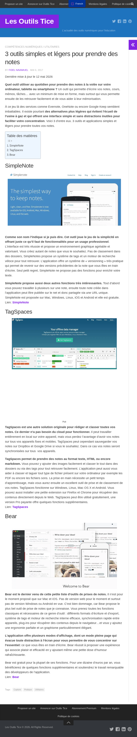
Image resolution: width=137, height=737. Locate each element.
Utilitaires (51, 46)
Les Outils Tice (29, 21)
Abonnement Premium (84, 708)
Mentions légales (98, 4)
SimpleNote (17, 145)
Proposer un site (14, 4)
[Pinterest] (130, 21)
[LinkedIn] (125, 21)
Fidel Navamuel (18, 70)
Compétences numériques (23, 46)
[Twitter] (114, 21)
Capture (17, 689)
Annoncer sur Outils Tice (41, 4)
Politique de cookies (123, 4)
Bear (12, 154)
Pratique (28, 689)
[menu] (77, 3)
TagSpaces (16, 150)
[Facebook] (119, 21)
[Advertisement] (64, 396)
